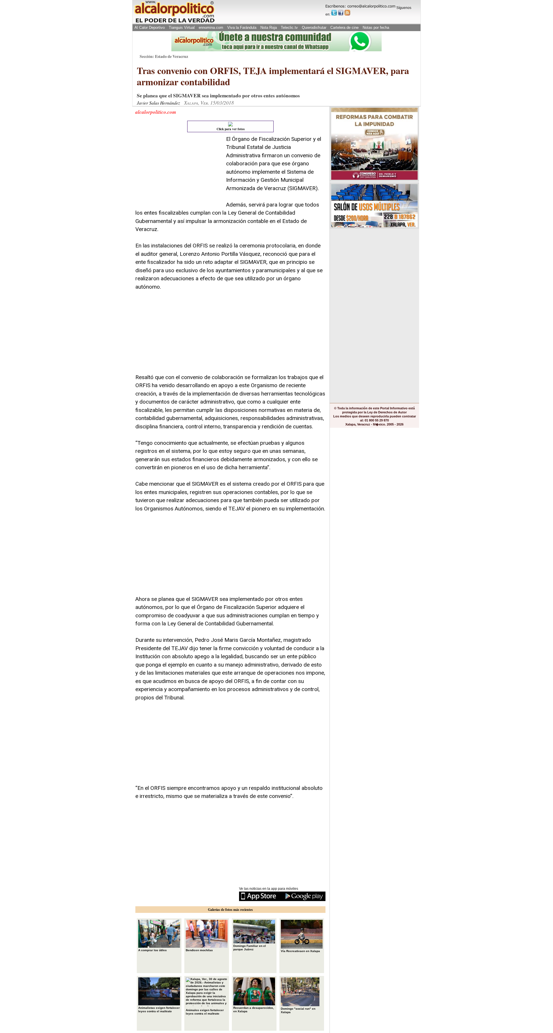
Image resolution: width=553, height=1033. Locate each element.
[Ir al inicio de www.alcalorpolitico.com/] (174, 22)
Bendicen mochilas (199, 950)
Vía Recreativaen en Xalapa (300, 951)
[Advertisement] (178, 171)
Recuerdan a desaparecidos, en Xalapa (253, 1009)
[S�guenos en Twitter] (334, 13)
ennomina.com (211, 27)
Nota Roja (268, 27)
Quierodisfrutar (314, 27)
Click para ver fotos (231, 129)
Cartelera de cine (344, 27)
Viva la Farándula (241, 27)
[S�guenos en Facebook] (340, 13)
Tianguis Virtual (182, 27)
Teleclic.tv (289, 27)
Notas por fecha (376, 27)
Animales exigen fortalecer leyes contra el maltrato (205, 1012)
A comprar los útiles (152, 950)
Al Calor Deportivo (150, 27)
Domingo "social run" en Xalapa (298, 1010)
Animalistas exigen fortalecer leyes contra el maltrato (159, 1009)
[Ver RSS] (347, 13)
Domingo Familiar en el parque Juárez (249, 947)
